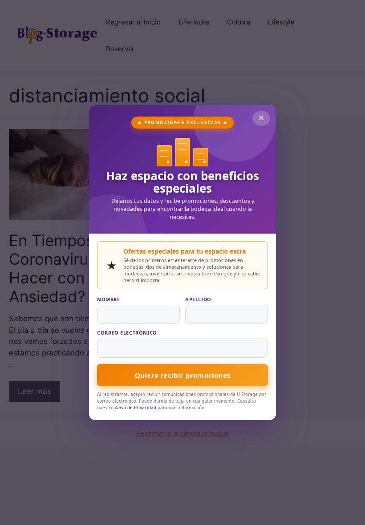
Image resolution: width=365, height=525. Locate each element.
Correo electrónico (127, 332)
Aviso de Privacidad (135, 407)
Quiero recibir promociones (182, 375)
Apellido (198, 299)
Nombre (108, 299)
